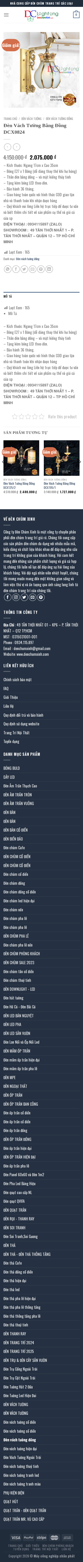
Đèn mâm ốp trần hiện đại (21, 1060)
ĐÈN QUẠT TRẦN (14, 1210)
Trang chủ (10, 118)
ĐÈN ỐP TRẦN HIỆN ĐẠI (19, 1157)
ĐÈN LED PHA (12, 1024)
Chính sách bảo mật (17, 679)
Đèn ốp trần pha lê (16, 1166)
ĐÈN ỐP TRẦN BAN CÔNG (20, 1104)
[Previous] (3, 471)
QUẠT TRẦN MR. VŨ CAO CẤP (23, 1519)
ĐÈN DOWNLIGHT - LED (19, 989)
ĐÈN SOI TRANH (14, 1227)
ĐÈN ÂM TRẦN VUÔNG (18, 803)
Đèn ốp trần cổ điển (16, 1113)
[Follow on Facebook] (8, 597)
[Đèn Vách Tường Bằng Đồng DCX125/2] (21, 458)
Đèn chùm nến (13, 909)
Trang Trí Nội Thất (16, 732)
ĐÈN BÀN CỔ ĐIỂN (15, 830)
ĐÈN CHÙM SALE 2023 (18, 962)
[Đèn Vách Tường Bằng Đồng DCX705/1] (62, 458)
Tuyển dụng (11, 741)
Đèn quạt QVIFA (14, 1201)
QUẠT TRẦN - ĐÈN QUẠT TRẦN (24, 1510)
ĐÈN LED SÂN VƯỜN (16, 1033)
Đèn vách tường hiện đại (20, 1448)
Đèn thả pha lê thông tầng (21, 1307)
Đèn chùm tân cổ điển (18, 971)
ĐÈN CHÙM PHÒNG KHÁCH (21, 953)
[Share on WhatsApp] (8, 269)
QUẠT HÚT (10, 1501)
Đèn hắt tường (13, 998)
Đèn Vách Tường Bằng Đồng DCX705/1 (59, 486)
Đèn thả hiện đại (14, 1280)
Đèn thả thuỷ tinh (15, 1325)
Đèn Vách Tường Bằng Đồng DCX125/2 (19, 486)
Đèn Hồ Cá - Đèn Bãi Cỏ (19, 1007)
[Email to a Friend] (32, 269)
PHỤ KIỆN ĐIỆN (13, 1493)
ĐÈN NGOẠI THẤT (15, 1086)
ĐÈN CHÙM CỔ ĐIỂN (16, 856)
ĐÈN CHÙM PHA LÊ (16, 936)
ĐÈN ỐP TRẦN (12, 1095)
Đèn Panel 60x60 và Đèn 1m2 (23, 1174)
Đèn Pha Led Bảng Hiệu (19, 1183)
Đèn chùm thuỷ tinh (17, 980)
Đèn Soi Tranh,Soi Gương (20, 1236)
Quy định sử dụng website (21, 724)
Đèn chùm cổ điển (15, 874)
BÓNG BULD (11, 768)
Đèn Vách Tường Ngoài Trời (22, 1457)
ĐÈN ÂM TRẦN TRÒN (17, 794)
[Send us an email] (32, 597)
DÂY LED (9, 777)
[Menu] (6, 14)
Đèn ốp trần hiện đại (17, 1148)
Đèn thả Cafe (12, 1263)
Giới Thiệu (10, 697)
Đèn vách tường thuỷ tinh (21, 1466)
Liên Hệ (8, 706)
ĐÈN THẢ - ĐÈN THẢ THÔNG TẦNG (26, 1254)
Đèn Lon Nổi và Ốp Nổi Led (21, 1042)
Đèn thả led (11, 1289)
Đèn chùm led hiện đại (19, 900)
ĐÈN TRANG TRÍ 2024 (18, 1342)
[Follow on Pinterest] (41, 597)
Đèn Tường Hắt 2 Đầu (18, 1387)
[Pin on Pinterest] (41, 269)
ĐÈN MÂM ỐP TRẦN (16, 1051)
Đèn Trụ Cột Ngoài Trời (19, 1378)
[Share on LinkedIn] (49, 269)
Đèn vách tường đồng (59, 118)
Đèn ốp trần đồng (15, 1130)
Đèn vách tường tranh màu (22, 1484)
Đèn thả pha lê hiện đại (19, 1298)
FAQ (6, 688)
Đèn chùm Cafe (14, 847)
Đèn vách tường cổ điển (19, 1422)
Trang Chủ (15, 1545)
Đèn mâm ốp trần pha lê (20, 1068)
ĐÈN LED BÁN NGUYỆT (18, 1015)
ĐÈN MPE (9, 1077)
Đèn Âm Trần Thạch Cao (20, 786)
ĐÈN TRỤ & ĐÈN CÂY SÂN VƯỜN (25, 1360)
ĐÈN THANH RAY (14, 1333)
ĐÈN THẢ (9, 1245)
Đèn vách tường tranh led (21, 1475)
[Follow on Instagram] (16, 597)
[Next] (79, 471)
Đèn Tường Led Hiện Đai (19, 1395)
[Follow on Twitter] (24, 597)
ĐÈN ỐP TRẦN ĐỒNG (17, 1139)
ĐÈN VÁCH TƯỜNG (31, 118)
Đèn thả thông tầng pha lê (21, 1316)
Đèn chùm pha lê (15, 918)
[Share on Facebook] (16, 269)
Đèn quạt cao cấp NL (17, 1192)
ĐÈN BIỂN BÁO (13, 839)
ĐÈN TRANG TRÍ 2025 (18, 1351)
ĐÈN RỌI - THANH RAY (18, 1219)
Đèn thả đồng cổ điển (18, 1272)
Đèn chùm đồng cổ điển (19, 892)
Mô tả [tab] (7, 296)
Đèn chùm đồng (14, 883)
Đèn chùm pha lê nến (18, 945)
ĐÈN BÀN (9, 812)
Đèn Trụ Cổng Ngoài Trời (20, 1369)
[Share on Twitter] (24, 269)
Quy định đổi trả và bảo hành (23, 715)
